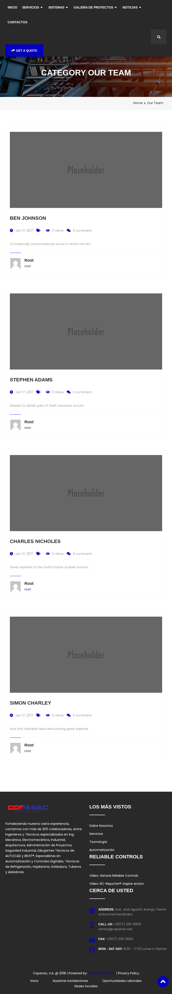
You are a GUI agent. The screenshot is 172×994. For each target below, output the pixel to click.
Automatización (101, 850)
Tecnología (98, 842)
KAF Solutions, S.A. (102, 973)
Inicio (12, 7)
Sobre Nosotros (101, 825)
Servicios (30, 7)
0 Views (58, 230)
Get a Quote (26, 50)
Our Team (155, 103)
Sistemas (56, 7)
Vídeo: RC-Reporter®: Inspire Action (116, 883)
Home (138, 103)
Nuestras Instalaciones (70, 981)
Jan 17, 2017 (24, 230)
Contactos (17, 22)
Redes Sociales (86, 986)
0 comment (82, 230)
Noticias (130, 7)
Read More (86, 153)
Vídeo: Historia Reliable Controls (113, 875)
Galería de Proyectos (93, 7)
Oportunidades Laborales (122, 981)
